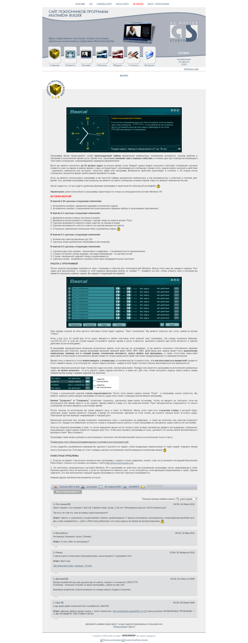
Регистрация (161, 4)
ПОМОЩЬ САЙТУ (104, 4)
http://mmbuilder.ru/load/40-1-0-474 (130, 611)
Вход (151, 4)
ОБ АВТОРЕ (138, 4)
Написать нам (191, 69)
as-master (92, 487)
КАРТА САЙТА (122, 4)
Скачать (63, 487)
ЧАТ (91, 4)
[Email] (69, 504)
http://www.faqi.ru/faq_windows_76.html (72, 566)
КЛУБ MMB (80, 4)
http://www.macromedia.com (119, 463)
